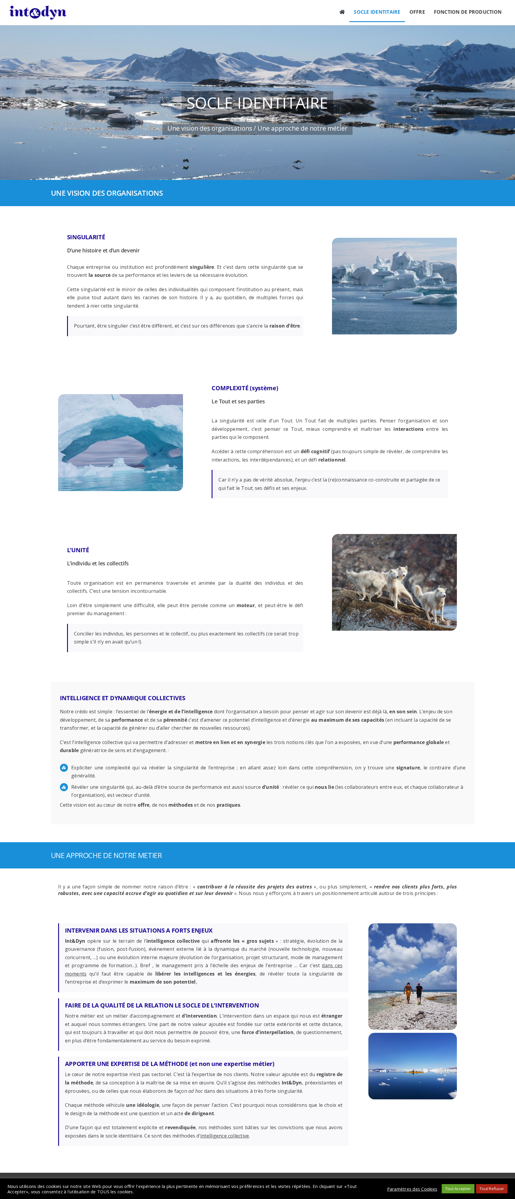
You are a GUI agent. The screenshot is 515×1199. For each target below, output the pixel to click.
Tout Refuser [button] (492, 1188)
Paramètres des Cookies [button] (412, 1189)
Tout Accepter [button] (458, 1188)
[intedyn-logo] (38, 7)
